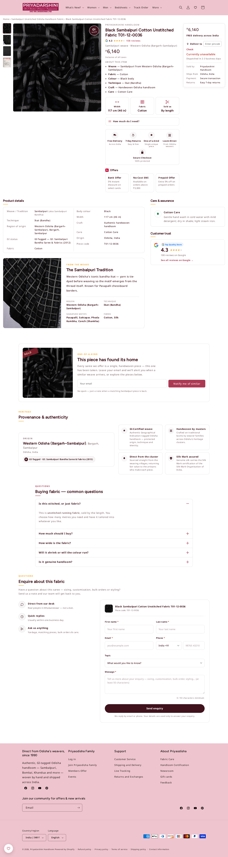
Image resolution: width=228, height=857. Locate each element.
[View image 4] (7, 62)
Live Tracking (122, 770)
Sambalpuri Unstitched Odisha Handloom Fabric (38, 19)
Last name (162, 621)
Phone (160, 638)
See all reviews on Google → (177, 260)
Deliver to (196, 44)
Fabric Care (167, 759)
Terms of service (119, 849)
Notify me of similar (186, 383)
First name (112, 621)
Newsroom (167, 770)
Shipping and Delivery (127, 765)
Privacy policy (101, 849)
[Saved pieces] (8, 848)
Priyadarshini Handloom (42, 849)
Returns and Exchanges (128, 776)
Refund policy (84, 849)
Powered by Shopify (65, 849)
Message (110, 671)
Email (109, 638)
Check (189, 49)
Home (6, 19)
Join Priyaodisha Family (82, 765)
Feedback (166, 782)
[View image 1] (7, 28)
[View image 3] (7, 51)
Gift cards (166, 776)
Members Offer (77, 770)
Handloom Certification (174, 765)
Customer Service (125, 759)
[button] (74, 7)
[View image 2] (7, 40)
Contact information (159, 849)
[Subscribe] (78, 808)
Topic (108, 655)
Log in (72, 759)
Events (72, 776)
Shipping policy (138, 849)
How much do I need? (126, 121)
